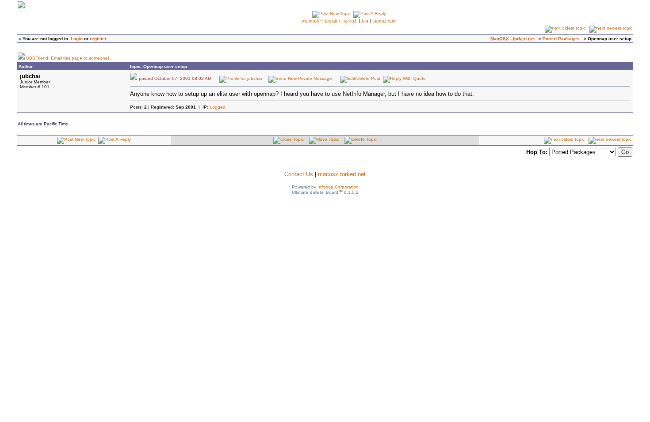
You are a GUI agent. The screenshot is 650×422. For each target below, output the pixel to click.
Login (77, 38)
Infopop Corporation (338, 187)
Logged (218, 107)
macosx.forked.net (342, 174)
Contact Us (298, 174)
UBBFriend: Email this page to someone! (67, 58)
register (98, 38)
